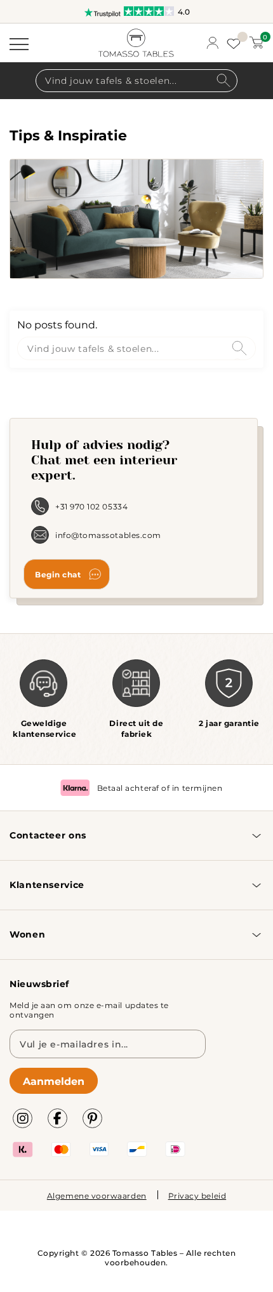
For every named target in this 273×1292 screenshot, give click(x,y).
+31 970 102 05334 (91, 506)
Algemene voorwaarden (97, 1195)
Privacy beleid (197, 1195)
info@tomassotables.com (108, 535)
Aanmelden (53, 1080)
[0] (256, 42)
